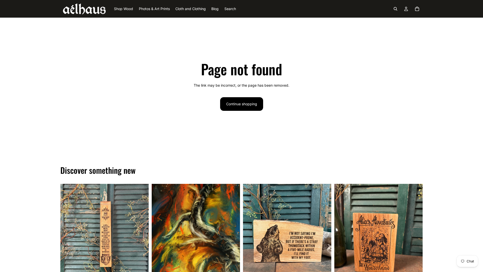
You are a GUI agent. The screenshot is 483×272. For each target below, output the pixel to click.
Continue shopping (241, 104)
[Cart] (417, 8)
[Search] (395, 8)
